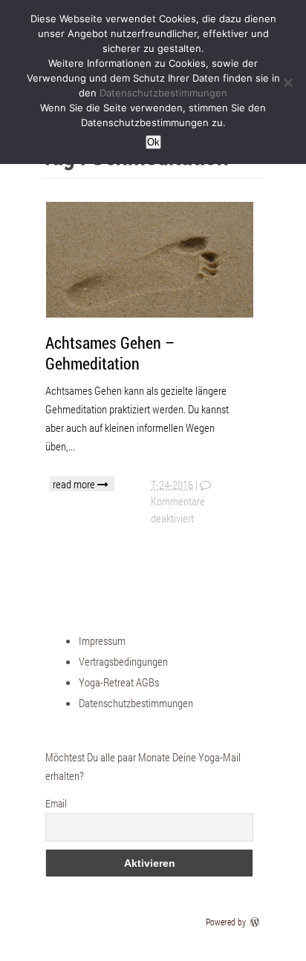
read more (75, 483)
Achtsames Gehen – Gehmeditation (110, 353)
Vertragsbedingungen (123, 661)
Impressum (102, 640)
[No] (287, 82)
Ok (153, 142)
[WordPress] (256, 922)
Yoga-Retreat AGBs (119, 682)
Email (56, 803)
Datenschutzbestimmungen (136, 702)
